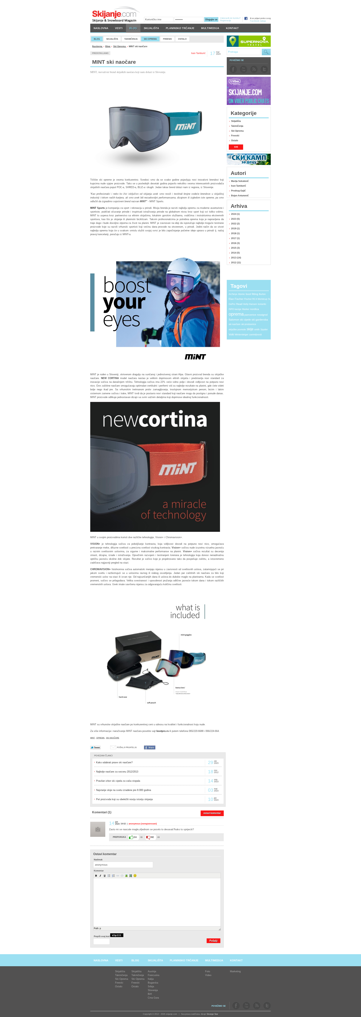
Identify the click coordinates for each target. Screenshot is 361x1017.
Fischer (239, 298)
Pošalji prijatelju (127, 747)
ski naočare (112, 738)
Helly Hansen (250, 304)
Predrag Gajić (238, 190)
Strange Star (212, 1014)
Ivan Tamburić (238, 186)
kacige (238, 309)
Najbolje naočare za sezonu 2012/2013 (117, 771)
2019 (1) (235, 228)
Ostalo (234, 140)
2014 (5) (235, 252)
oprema (100, 738)
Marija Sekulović (240, 181)
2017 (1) (235, 238)
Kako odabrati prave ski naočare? (114, 762)
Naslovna (97, 46)
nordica (254, 309)
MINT (92, 738)
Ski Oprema (119, 46)
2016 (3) (235, 243)
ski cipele (245, 319)
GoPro (232, 304)
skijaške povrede (237, 329)
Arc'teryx (233, 294)
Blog (108, 46)
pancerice (250, 314)
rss (254, 69)
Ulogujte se (211, 19)
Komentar (99, 871)
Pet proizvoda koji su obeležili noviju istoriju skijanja (124, 799)
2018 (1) (235, 233)
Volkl (231, 334)
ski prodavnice (248, 324)
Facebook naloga (258, 21)
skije (250, 329)
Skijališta (236, 121)
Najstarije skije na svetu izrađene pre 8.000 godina (123, 790)
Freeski (235, 135)
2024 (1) (235, 214)
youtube (243, 69)
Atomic (241, 294)
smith (257, 329)
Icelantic (262, 304)
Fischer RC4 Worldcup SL (257, 299)
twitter (264, 69)
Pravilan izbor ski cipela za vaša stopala (118, 780)
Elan (231, 298)
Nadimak (98, 860)
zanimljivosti (255, 334)
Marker (245, 309)
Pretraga (266, 52)
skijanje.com (116, 14)
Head (239, 303)
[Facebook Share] (149, 748)
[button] (96, 875)
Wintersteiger (241, 334)
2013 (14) (236, 257)
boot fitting (252, 293)
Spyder (264, 329)
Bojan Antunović (240, 195)
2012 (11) (236, 262)
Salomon (234, 319)
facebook (233, 69)
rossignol (262, 314)
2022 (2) (235, 223)
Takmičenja (237, 126)
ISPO (231, 309)
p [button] (100, 928)
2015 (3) (235, 248)
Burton (262, 294)
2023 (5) (235, 219)
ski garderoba (260, 319)
